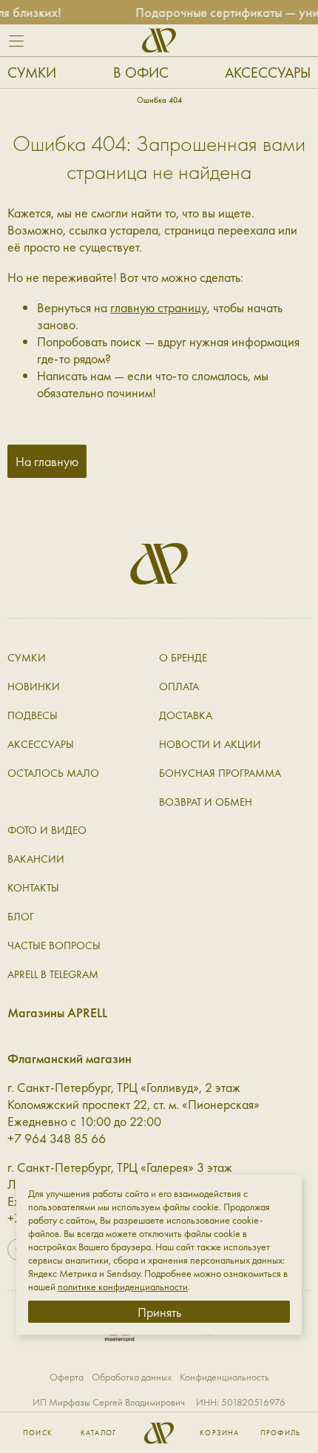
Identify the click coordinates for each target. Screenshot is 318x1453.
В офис (141, 72)
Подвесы (32, 715)
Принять (159, 1312)
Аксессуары (268, 72)
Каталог (98, 1433)
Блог (20, 916)
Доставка (185, 715)
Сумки (31, 72)
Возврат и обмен (205, 802)
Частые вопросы (54, 945)
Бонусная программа (220, 773)
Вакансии (35, 859)
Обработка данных (132, 1376)
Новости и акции (210, 744)
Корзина (219, 1433)
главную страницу (158, 307)
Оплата (179, 686)
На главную (47, 461)
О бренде (183, 657)
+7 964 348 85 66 (56, 1138)
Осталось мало (53, 773)
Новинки (33, 686)
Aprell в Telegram (52, 974)
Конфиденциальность (224, 1376)
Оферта (67, 1376)
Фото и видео (47, 830)
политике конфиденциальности (123, 1286)
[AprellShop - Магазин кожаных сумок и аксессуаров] (159, 40)
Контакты (33, 887)
